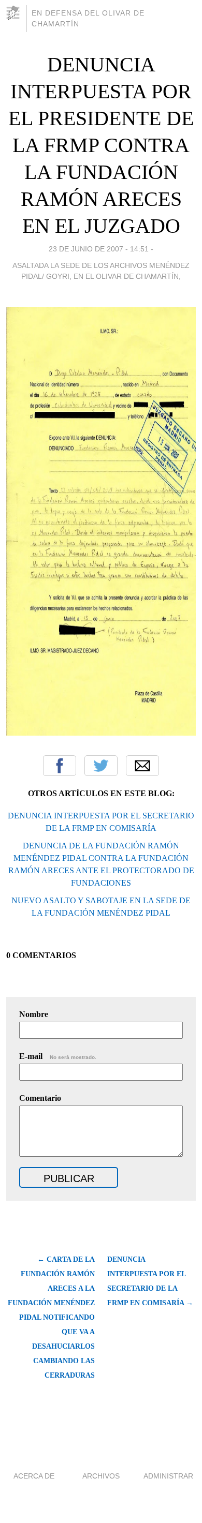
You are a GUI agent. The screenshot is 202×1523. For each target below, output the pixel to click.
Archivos (101, 1476)
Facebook (59, 765)
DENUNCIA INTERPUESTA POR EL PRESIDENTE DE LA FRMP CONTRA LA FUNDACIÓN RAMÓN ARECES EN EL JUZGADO (101, 145)
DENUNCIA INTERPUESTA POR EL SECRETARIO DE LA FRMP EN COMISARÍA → (150, 1281)
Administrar (168, 1476)
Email (142, 765)
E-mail (57, 1056)
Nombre (33, 1014)
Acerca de (33, 1476)
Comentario (40, 1098)
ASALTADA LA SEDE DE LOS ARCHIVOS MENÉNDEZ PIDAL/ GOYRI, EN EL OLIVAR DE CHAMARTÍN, (101, 270)
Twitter (101, 765)
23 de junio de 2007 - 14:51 (99, 249)
